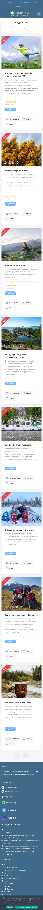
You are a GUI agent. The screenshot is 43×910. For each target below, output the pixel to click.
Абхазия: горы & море (14, 265)
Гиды (6, 873)
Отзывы (10, 889)
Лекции (7, 892)
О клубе (10, 884)
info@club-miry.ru (12, 791)
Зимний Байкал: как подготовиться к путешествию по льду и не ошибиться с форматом (19, 851)
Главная (15, 27)
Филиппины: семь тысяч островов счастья (21, 846)
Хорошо (10, 907)
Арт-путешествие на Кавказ (17, 703)
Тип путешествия (16, 29)
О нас (6, 881)
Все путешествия (13, 867)
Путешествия (24, 27)
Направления (9, 876)
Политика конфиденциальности (26, 907)
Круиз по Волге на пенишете (17, 445)
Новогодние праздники (16, 870)
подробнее (10, 109)
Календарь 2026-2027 (12, 878)
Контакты (8, 894)
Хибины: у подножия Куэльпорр (19, 530)
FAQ (8, 886)
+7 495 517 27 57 (11, 788)
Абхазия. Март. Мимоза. (15, 171)
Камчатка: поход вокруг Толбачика (21, 615)
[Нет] (41, 903)
